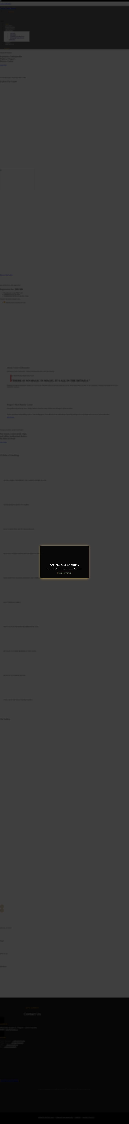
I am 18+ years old (64, 573)
